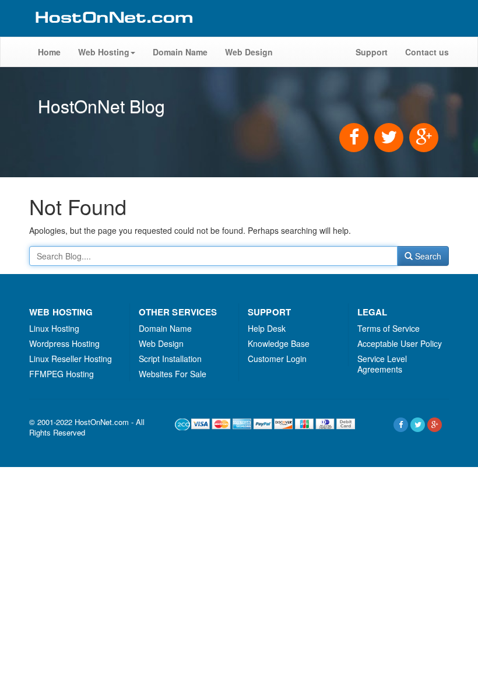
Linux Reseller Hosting (70, 358)
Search (427, 256)
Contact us (427, 52)
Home (49, 52)
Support (372, 52)
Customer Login (277, 358)
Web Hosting (103, 52)
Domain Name (180, 52)
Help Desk (267, 328)
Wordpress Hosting (64, 343)
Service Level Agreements (382, 364)
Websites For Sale (172, 374)
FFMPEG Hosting (61, 374)
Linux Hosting (54, 328)
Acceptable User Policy (399, 343)
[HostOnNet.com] (113, 31)
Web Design (249, 52)
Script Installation (170, 358)
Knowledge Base (279, 343)
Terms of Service (388, 328)
